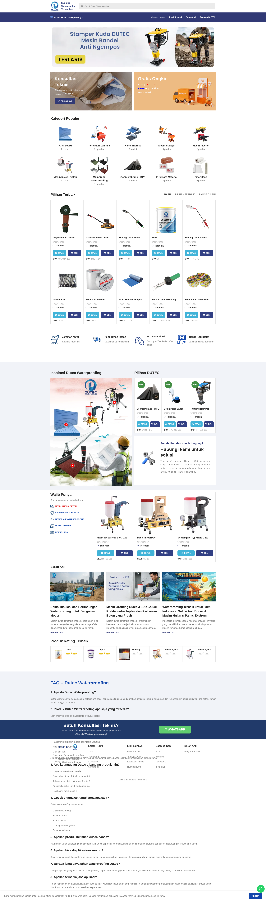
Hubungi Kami (134, 767)
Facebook (161, 761)
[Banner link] (91, 91)
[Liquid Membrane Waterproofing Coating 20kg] (91, 654)
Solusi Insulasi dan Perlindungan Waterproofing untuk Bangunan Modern (73, 611)
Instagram (160, 767)
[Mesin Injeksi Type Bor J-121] (115, 514)
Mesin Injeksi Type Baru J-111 (192, 538)
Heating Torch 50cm (129, 237)
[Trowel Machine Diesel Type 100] (100, 218)
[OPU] (58, 654)
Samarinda (93, 767)
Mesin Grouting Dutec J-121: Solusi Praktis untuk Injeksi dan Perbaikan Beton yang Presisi (131, 611)
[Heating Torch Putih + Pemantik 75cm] (199, 218)
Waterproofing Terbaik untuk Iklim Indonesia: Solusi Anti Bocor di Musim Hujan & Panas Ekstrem (186, 611)
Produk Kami (133, 751)
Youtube (160, 757)
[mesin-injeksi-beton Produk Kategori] (65, 170)
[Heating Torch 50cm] (133, 218)
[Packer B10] (67, 280)
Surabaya (93, 761)
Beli (76, 253)
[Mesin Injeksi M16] (155, 514)
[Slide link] (133, 47)
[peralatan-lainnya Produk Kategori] (99, 138)
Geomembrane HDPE (148, 409)
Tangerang (93, 757)
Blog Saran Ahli (192, 751)
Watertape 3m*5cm (95, 299)
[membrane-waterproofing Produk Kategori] (99, 172)
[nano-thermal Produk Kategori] (133, 138)
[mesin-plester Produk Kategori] (201, 138)
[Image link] (68, 747)
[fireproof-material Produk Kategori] (167, 170)
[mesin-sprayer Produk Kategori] (167, 138)
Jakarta (91, 751)
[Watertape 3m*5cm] (100, 280)
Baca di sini (56, 633)
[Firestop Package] (124, 654)
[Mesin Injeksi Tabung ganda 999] (190, 654)
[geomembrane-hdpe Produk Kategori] (133, 170)
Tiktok (159, 751)
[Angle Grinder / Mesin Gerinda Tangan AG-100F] (67, 218)
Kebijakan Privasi (135, 761)
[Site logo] (54, 6)
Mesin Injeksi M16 (146, 538)
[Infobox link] (175, 458)
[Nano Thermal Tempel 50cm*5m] (133, 280)
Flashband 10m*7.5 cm (197, 299)
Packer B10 (59, 299)
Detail (61, 253)
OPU (68, 649)
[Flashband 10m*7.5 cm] (199, 280)
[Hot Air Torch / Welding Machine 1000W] (166, 280)
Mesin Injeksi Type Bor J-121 (112, 538)
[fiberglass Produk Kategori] (201, 170)
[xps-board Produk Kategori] (65, 138)
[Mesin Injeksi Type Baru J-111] (195, 514)
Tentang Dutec (134, 757)
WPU (154, 237)
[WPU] (166, 218)
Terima (255, 896)
